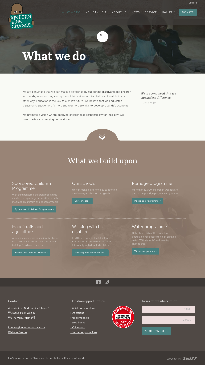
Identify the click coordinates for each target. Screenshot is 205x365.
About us (119, 12)
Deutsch (193, 3)
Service (151, 12)
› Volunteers (77, 327)
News (136, 12)
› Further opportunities (83, 332)
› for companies (79, 317)
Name (187, 309)
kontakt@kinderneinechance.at (26, 327)
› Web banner (78, 322)
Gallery (168, 12)
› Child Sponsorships (82, 308)
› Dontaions (77, 312)
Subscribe (155, 331)
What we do (71, 12)
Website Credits (17, 332)
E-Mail (187, 320)
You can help (96, 12)
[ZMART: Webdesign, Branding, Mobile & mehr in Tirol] (182, 359)
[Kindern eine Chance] (21, 16)
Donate (188, 12)
